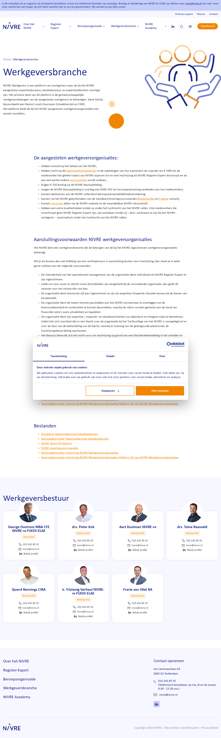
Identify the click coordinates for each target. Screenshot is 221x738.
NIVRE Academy (151, 26)
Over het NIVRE (28, 26)
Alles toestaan (160, 390)
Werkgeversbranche (123, 26)
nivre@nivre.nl (193, 3)
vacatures (57, 203)
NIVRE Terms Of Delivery (56, 443)
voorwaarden (78, 180)
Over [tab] (162, 356)
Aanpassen (108, 390)
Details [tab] (110, 356)
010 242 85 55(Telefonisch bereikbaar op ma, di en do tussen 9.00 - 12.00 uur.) (187, 684)
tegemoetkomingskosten (81, 171)
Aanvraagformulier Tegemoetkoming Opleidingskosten (75, 439)
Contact (213, 14)
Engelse (164, 199)
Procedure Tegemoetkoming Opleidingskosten (69, 434)
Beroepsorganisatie (90, 26)
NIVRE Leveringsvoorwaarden (59, 448)
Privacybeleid (209, 728)
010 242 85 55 (31, 544)
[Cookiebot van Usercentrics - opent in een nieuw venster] (169, 344)
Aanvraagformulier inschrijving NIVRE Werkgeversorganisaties (79, 453)
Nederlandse (147, 199)
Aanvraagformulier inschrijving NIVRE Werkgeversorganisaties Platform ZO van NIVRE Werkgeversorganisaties (110, 404)
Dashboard (207, 26)
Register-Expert (56, 26)
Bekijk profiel (30, 553)
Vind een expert (184, 14)
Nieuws (201, 14)
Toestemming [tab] (58, 356)
